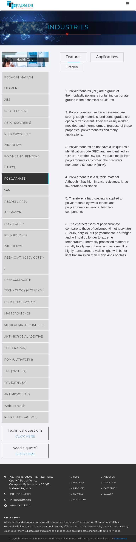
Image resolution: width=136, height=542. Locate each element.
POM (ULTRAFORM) (18, 359)
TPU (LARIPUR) (15, 348)
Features (73, 57)
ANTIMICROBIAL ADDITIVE (23, 336)
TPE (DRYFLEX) (15, 371)
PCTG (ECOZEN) (16, 111)
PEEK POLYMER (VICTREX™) (15, 241)
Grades (72, 67)
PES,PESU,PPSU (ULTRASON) (16, 207)
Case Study (110, 488)
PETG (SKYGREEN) (17, 122)
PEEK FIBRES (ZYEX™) (20, 302)
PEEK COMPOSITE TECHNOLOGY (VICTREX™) (24, 285)
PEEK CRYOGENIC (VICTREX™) (17, 140)
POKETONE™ (14, 224)
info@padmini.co (20, 499)
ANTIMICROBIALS (17, 394)
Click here (25, 436)
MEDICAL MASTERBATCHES (24, 325)
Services (78, 494)
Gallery (108, 494)
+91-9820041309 (20, 494)
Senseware (120, 538)
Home (76, 477)
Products (78, 488)
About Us (109, 477)
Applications (107, 57)
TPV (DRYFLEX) (15, 382)
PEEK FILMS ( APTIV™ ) (20, 417)
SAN (7, 190)
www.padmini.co (20, 505)
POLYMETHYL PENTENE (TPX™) (21, 162)
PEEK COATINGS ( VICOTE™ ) (24, 263)
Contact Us (79, 499)
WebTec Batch (14, 405)
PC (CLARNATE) (15, 178)
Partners (78, 482)
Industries (110, 482)
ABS (7, 99)
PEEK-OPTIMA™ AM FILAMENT (18, 83)
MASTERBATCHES (17, 313)
